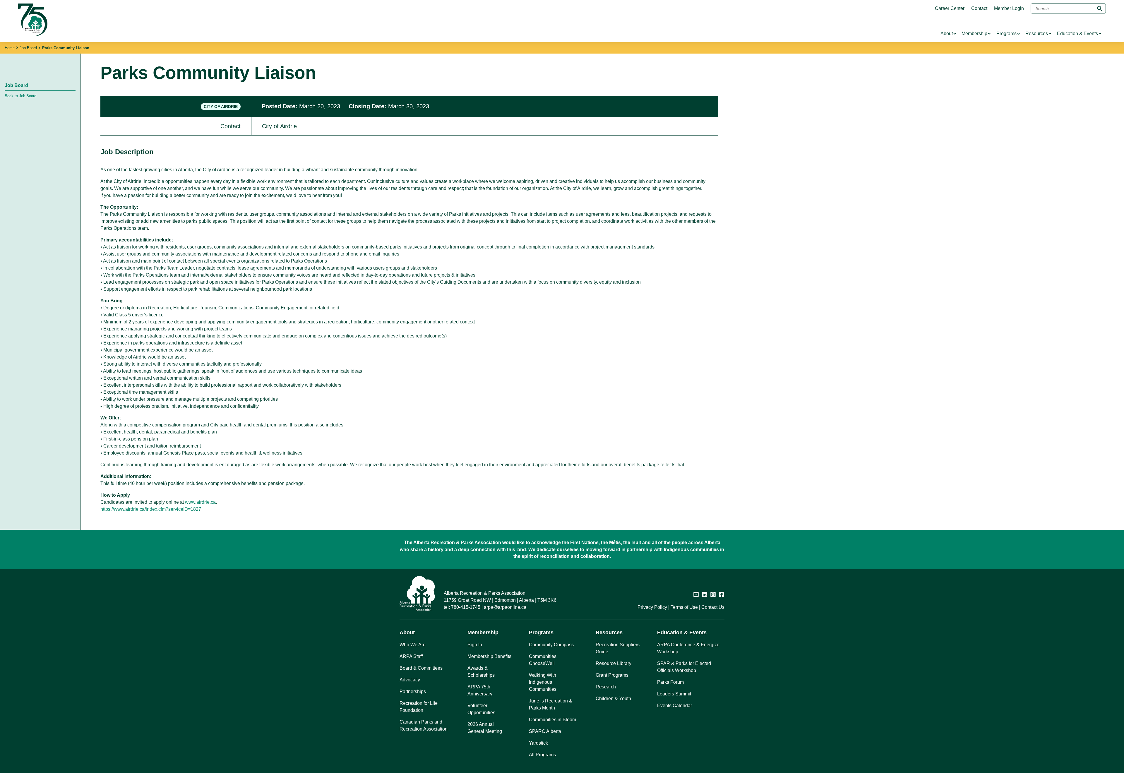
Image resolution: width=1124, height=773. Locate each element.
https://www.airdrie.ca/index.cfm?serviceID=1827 (150, 509)
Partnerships (413, 691)
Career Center (949, 8)
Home (10, 48)
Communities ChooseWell (542, 660)
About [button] (407, 632)
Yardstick (538, 743)
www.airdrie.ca (200, 502)
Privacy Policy (652, 607)
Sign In (474, 644)
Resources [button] (609, 632)
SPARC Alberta (545, 731)
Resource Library (613, 663)
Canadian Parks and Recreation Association (424, 725)
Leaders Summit (674, 693)
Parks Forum (670, 682)
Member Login (1009, 8)
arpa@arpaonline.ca (505, 607)
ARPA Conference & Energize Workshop (688, 648)
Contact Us (712, 607)
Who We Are (413, 644)
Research (606, 686)
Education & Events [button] (682, 632)
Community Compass (551, 644)
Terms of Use (684, 607)
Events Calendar (674, 705)
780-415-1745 (465, 607)
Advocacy (410, 679)
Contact (979, 8)
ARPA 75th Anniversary (479, 690)
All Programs (542, 754)
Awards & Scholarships (481, 672)
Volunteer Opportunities (481, 709)
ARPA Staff (411, 656)
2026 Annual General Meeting (484, 728)
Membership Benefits (489, 656)
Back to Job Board (20, 96)
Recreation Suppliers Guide (618, 648)
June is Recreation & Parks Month (550, 704)
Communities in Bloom (552, 719)
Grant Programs (612, 675)
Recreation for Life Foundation (419, 707)
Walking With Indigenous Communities (542, 682)
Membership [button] (482, 632)
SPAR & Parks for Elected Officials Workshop (684, 667)
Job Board (28, 48)
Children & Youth (613, 698)
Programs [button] (541, 632)
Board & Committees (421, 668)
